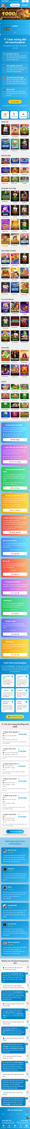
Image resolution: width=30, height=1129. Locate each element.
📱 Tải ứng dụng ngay (15, 831)
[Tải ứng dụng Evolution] (27, 1114)
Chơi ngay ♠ (15, 613)
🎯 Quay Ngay (15, 488)
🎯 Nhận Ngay (15, 440)
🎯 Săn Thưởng (15, 510)
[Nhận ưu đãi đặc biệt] (27, 1117)
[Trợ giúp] (27, 1111)
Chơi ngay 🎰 (15, 553)
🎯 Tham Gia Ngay (15, 462)
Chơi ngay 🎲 (15, 574)
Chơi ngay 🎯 (15, 593)
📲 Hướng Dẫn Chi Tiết (15, 717)
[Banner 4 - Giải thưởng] (15, 14)
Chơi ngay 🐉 (15, 634)
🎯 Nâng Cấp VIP (15, 532)
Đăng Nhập (15, 5)
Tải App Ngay (15, 102)
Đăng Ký (24, 5)
